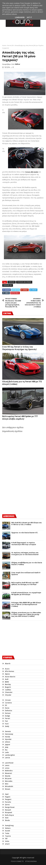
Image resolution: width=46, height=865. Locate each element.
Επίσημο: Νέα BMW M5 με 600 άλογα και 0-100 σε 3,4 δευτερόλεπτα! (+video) (26, 604)
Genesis (8, 731)
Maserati (8, 773)
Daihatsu (8, 710)
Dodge (7, 716)
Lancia (7, 758)
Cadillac (8, 690)
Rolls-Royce (9, 815)
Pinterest (16, 293)
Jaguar (7, 744)
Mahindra (9, 770)
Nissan (7, 789)
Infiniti (7, 742)
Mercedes (8, 781)
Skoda (7, 820)
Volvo (7, 841)
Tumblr (6, 293)
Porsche (8, 802)
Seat (6, 818)
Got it (29, 17)
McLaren (8, 778)
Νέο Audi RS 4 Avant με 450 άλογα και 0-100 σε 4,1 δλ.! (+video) (26, 524)
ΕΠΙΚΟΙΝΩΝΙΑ (31, 861)
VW (6, 838)
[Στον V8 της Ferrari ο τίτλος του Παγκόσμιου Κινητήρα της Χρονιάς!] (23, 331)
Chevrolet (8, 692)
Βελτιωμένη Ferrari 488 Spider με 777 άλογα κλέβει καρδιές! (20, 417)
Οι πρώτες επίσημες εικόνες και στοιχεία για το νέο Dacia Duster (25, 553)
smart (7, 844)
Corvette (8, 703)
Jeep (6, 747)
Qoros (7, 804)
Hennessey (9, 734)
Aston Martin (10, 677)
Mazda (7, 776)
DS (6, 705)
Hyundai (8, 739)
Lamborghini (10, 755)
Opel (6, 794)
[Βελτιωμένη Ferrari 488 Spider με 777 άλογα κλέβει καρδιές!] (23, 401)
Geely (7, 726)
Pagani (7, 797)
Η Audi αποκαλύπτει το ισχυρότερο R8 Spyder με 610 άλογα (26, 593)
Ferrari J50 (10, 45)
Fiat (6, 721)
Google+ (25, 290)
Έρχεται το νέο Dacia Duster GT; (24, 533)
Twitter (16, 290)
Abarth (7, 663)
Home (4, 45)
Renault (8, 810)
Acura (7, 669)
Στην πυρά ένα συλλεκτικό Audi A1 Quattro (25, 573)
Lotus (7, 768)
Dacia (7, 708)
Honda (7, 737)
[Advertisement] (19, 493)
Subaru (7, 828)
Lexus (7, 765)
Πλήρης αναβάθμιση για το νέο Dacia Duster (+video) (26, 563)
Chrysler (8, 695)
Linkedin (34, 290)
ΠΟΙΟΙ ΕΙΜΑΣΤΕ (17, 861)
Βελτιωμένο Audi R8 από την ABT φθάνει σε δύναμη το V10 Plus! (25, 583)
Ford (6, 724)
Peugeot (8, 799)
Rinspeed (8, 812)
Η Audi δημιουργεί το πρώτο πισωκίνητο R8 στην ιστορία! (23, 543)
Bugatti (8, 687)
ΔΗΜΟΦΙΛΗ (8, 516)
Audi (6, 679)
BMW (7, 682)
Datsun (8, 713)
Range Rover (10, 807)
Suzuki (7, 831)
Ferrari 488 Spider (31, 172)
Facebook (7, 290)
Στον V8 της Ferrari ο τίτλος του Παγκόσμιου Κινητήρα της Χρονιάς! (19, 348)
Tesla (7, 833)
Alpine (7, 674)
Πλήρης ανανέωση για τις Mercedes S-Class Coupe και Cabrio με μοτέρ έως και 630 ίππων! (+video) (26, 614)
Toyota (8, 836)
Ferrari (12, 282)
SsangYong (9, 825)
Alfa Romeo (9, 671)
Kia (6, 750)
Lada (7, 752)
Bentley (8, 684)
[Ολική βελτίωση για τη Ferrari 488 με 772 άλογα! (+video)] (23, 366)
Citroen (8, 700)
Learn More (20, 17)
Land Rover (9, 763)
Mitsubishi (9, 786)
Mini (6, 784)
